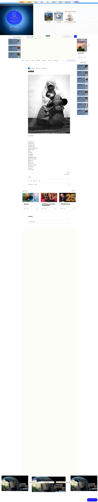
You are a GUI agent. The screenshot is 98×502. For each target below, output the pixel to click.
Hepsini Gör (74, 190)
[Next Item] (88, 45)
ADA (23, 60)
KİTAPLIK (44, 60)
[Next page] (86, 117)
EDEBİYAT (38, 60)
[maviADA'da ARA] (75, 36)
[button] (63, 60)
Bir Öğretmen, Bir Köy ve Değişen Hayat (48, 204)
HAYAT (27, 60)
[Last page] (88, 117)
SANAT (32, 60)
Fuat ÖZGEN (67, 174)
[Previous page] (80, 117)
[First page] (77, 117)
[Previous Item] (75, 45)
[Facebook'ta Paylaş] (28, 180)
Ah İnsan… (26, 204)
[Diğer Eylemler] (69, 68)
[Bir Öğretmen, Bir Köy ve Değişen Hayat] (49, 197)
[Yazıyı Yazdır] (39, 180)
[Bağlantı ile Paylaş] (36, 180)
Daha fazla (55, 60)
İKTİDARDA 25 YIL (65, 204)
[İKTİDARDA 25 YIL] (67, 197)
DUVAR (49, 60)
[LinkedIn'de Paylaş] (34, 180)
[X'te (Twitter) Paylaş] (31, 180)
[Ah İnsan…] (30, 197)
